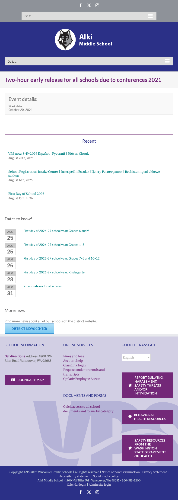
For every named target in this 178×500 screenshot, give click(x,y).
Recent (89, 141)
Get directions (15, 356)
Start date (15, 106)
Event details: (23, 99)
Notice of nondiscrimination (121, 472)
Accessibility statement (75, 476)
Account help (73, 361)
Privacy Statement (154, 472)
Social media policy (106, 476)
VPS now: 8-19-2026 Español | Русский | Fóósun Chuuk (48, 154)
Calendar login (76, 484)
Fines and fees (73, 356)
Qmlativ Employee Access (81, 379)
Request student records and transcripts (84, 372)
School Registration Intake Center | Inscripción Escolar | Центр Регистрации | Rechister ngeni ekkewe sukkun (84, 174)
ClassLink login (74, 365)
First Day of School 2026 (26, 194)
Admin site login (100, 484)
